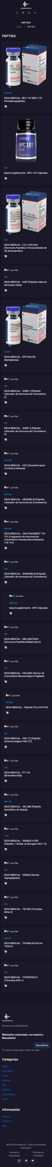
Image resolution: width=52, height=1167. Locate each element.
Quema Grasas (8, 1094)
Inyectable (7, 1071)
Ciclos (5, 1099)
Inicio (19, 27)
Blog (4, 1126)
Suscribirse (42, 1045)
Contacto (6, 1121)
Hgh (4, 1085)
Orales (5, 1075)
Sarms (5, 1066)
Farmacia (6, 1080)
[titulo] (19, 1161)
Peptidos (6, 1089)
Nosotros (6, 1116)
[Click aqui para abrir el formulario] (17, 12)
